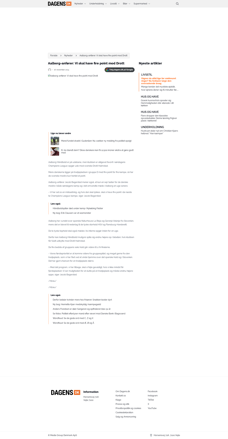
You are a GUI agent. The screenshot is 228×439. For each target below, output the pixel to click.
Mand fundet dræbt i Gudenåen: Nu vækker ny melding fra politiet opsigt (96, 141)
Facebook (152, 391)
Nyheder (79, 3)
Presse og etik (122, 404)
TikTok (151, 400)
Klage (118, 400)
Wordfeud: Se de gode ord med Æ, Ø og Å (73, 323)
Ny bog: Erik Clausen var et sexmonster (72, 213)
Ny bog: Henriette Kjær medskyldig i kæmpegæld (77, 304)
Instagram (153, 395)
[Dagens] (59, 4)
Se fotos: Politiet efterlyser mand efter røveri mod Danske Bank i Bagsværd (89, 313)
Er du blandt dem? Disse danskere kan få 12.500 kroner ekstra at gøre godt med (97, 151)
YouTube (152, 408)
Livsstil (113, 3)
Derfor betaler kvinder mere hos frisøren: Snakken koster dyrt (82, 300)
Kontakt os (121, 395)
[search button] (177, 3)
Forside (53, 55)
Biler (125, 3)
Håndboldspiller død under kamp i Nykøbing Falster (78, 208)
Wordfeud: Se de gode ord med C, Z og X (73, 318)
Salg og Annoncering (126, 416)
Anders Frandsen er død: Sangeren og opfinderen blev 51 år (82, 309)
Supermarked (140, 3)
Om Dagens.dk (123, 391)
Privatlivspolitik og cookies (128, 408)
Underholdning (96, 3)
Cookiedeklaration (124, 412)
